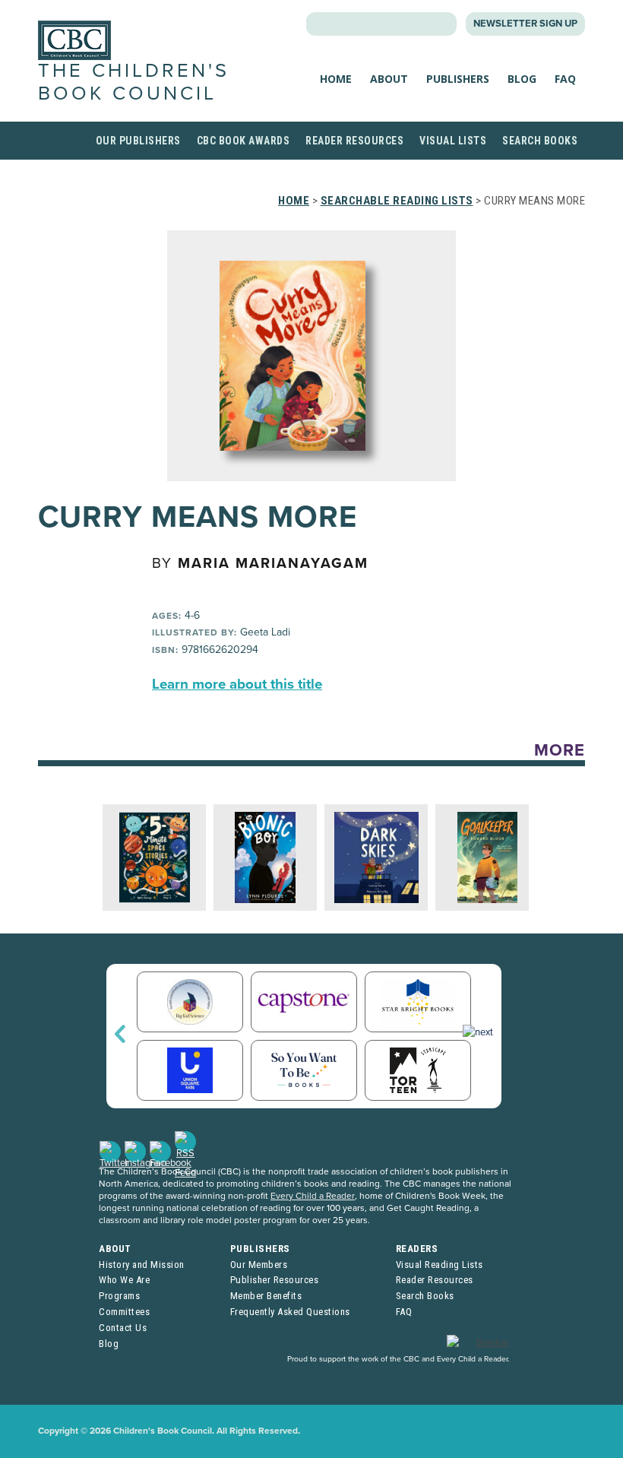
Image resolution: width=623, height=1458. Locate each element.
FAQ (565, 78)
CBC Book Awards (243, 141)
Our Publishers (138, 141)
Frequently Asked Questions (290, 1311)
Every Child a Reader (312, 1195)
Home (336, 78)
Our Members (259, 1264)
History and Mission (142, 1264)
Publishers (457, 78)
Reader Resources (354, 141)
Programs (119, 1295)
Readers (417, 1248)
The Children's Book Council (133, 81)
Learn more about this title (237, 684)
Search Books (539, 141)
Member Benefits (266, 1295)
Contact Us (123, 1327)
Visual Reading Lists (439, 1264)
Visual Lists (452, 141)
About (389, 78)
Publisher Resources (274, 1279)
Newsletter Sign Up (525, 23)
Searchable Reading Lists (397, 201)
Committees (124, 1311)
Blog (522, 78)
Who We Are (124, 1279)
